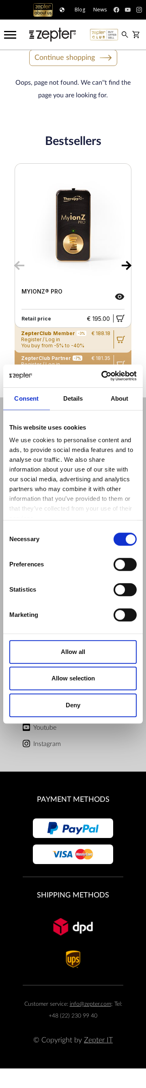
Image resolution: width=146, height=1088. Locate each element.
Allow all (73, 651)
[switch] (125, 564)
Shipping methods (73, 895)
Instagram (47, 744)
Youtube (44, 727)
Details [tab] (73, 398)
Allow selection (73, 678)
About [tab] (120, 398)
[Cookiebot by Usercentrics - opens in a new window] (103, 376)
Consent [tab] (26, 398)
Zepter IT (98, 1040)
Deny (73, 705)
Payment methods (73, 799)
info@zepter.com (90, 1004)
